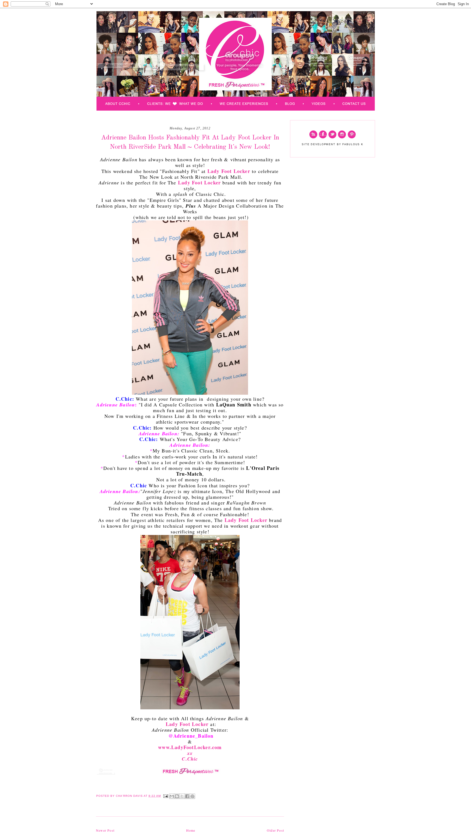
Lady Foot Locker (228, 171)
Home (190, 830)
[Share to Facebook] (187, 796)
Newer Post (105, 830)
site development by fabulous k (332, 144)
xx (190, 753)
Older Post (275, 830)
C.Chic (190, 758)
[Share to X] (182, 796)
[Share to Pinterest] (192, 796)
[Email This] (171, 796)
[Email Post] (165, 795)
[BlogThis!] (177, 796)
